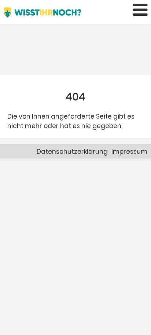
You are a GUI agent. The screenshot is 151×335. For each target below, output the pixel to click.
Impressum (129, 151)
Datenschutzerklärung (72, 151)
